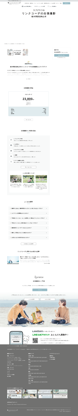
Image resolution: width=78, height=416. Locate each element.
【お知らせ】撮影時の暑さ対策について (14, 0)
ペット (8, 372)
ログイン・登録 (58, 3)
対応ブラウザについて (67, 409)
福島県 (45, 357)
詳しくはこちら (28, 119)
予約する (66, 3)
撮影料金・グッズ (33, 3)
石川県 (35, 369)
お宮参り (16, 357)
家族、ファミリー (10, 355)
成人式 (11, 369)
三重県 (40, 366)
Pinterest (24, 404)
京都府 (32, 373)
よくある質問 (52, 3)
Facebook (19, 404)
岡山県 (35, 376)
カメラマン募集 (45, 409)
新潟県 (29, 369)
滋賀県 (29, 373)
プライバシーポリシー (38, 409)
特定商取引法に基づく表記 (57, 409)
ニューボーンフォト (10, 357)
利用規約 (31, 409)
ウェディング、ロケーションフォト (16, 365)
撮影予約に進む (61, 55)
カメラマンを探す (40, 3)
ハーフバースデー (10, 360)
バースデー (16, 360)
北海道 (29, 357)
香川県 (45, 376)
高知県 (32, 378)
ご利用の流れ (26, 3)
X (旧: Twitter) (14, 404)
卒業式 (8, 369)
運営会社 (28, 409)
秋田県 (40, 357)
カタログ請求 (48, 299)
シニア (8, 371)
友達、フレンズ (10, 367)
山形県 (43, 357)
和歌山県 (43, 373)
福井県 (37, 369)
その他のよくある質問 (28, 243)
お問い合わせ (50, 409)
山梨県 (29, 362)
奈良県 (40, 373)
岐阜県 (32, 366)
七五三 (19, 357)
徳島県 (43, 376)
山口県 (40, 376)
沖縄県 (29, 383)
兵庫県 (37, 373)
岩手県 (35, 357)
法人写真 (9, 376)
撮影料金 (51, 355)
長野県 (29, 366)
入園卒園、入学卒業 (21, 360)
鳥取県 (29, 376)
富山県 (32, 369)
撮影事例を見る (47, 3)
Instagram (9, 404)
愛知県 (37, 366)
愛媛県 (29, 378)
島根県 (32, 376)
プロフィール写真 (10, 374)
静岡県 (35, 366)
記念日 (8, 365)
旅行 (13, 369)
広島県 (37, 376)
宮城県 (37, 357)
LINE (22, 404)
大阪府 (35, 373)
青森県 (32, 357)
